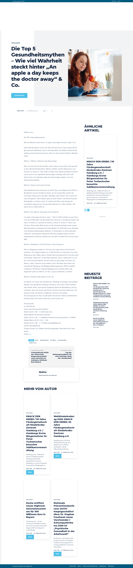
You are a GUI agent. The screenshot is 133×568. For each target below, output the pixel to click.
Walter (20, 111)
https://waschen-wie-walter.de (48, 375)
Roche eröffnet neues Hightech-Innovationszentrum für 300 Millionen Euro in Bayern (100, 321)
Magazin (15, 43)
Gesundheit (62, 340)
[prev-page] (85, 210)
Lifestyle (32, 343)
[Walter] (14, 111)
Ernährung (44, 340)
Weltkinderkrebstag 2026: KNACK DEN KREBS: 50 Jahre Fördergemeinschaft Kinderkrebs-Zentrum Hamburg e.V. (100, 307)
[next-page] (88, 210)
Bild (36, 340)
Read (30, 472)
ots (30, 334)
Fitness (53, 340)
